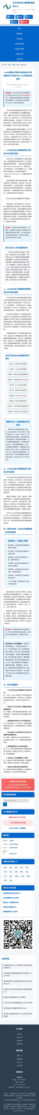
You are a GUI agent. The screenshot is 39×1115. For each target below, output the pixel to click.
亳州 (10, 867)
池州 (21, 867)
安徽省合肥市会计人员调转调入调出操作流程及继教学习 (18, 966)
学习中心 (28, 17)
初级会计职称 (19, 44)
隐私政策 (19, 1040)
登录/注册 (24, 22)
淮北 (10, 872)
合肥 (16, 872)
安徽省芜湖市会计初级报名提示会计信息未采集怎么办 (18, 982)
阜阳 (5, 872)
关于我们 (19, 1034)
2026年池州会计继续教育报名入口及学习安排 (18, 1002)
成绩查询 (19, 17)
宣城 (10, 880)
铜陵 (28, 876)
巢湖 (16, 867)
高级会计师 (19, 54)
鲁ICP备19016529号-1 (19, 1111)
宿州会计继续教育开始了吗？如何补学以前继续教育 (18, 1015)
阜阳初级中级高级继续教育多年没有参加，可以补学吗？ (18, 974)
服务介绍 (19, 1037)
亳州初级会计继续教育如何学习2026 (15, 1008)
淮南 (21, 872)
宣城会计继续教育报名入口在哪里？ (15, 997)
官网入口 (10, 17)
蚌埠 (5, 867)
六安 (5, 876)
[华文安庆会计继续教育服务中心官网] (8, 7)
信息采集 (14, 22)
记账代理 (19, 59)
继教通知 (19, 33)
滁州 (27, 867)
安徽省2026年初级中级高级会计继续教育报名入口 (18, 990)
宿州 (23, 876)
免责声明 (19, 1044)
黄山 (27, 872)
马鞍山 (17, 876)
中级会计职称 (19, 49)
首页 (19, 28)
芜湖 (5, 880)
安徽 (13, 64)
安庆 (17, 64)
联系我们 (19, 1077)
